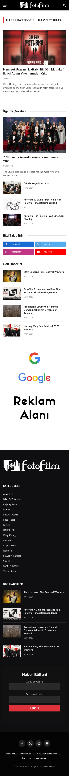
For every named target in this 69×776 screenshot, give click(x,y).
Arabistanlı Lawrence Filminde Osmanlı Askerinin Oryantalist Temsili (41, 309)
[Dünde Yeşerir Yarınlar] (12, 188)
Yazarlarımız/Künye (48, 753)
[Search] (64, 5)
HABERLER (9, 530)
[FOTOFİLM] (34, 5)
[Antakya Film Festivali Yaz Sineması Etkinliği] (12, 220)
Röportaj (7, 550)
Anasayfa (11, 753)
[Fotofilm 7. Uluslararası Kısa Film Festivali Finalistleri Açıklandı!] (12, 293)
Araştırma (8, 494)
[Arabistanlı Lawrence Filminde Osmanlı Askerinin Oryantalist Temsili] (12, 311)
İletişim (26, 758)
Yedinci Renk (9, 571)
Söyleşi (6, 560)
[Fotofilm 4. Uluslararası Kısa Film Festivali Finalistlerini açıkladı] (12, 204)
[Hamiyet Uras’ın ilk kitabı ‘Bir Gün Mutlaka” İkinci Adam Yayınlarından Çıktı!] (34, 47)
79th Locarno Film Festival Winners (44, 272)
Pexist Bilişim (49, 766)
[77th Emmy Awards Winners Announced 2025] (34, 135)
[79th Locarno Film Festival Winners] (12, 276)
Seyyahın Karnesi (12, 555)
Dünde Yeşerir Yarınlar (37, 183)
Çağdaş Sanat (10, 504)
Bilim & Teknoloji (12, 499)
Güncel (6, 524)
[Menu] (5, 5)
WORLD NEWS (11, 566)
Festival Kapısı (10, 514)
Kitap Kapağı (9, 535)
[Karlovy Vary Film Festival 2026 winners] (12, 330)
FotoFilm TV (27, 753)
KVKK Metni (40, 758)
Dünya (6, 509)
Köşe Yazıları (9, 545)
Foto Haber (9, 519)
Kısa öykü (8, 540)
